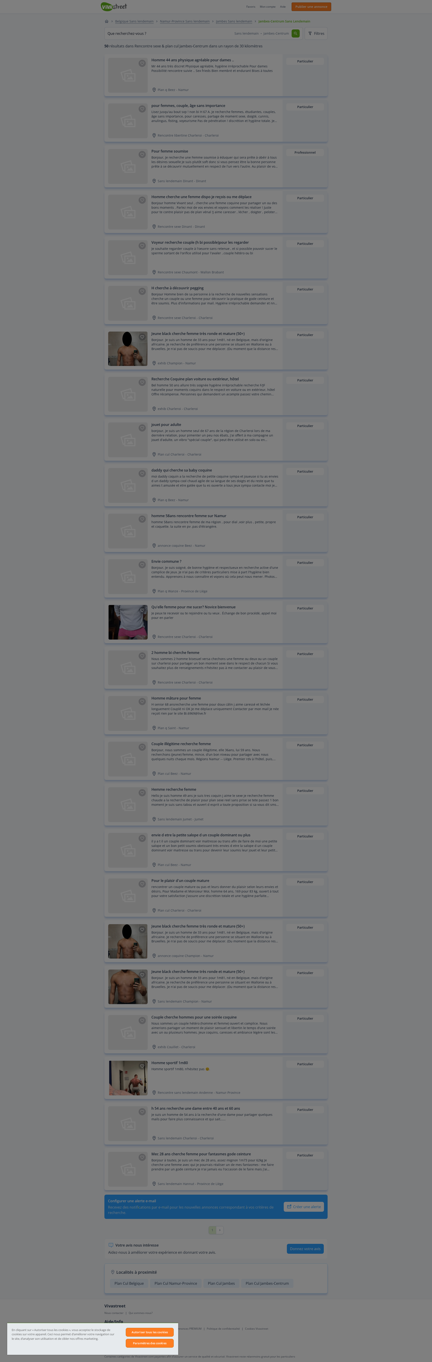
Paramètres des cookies (149, 1343)
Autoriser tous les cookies (150, 1332)
